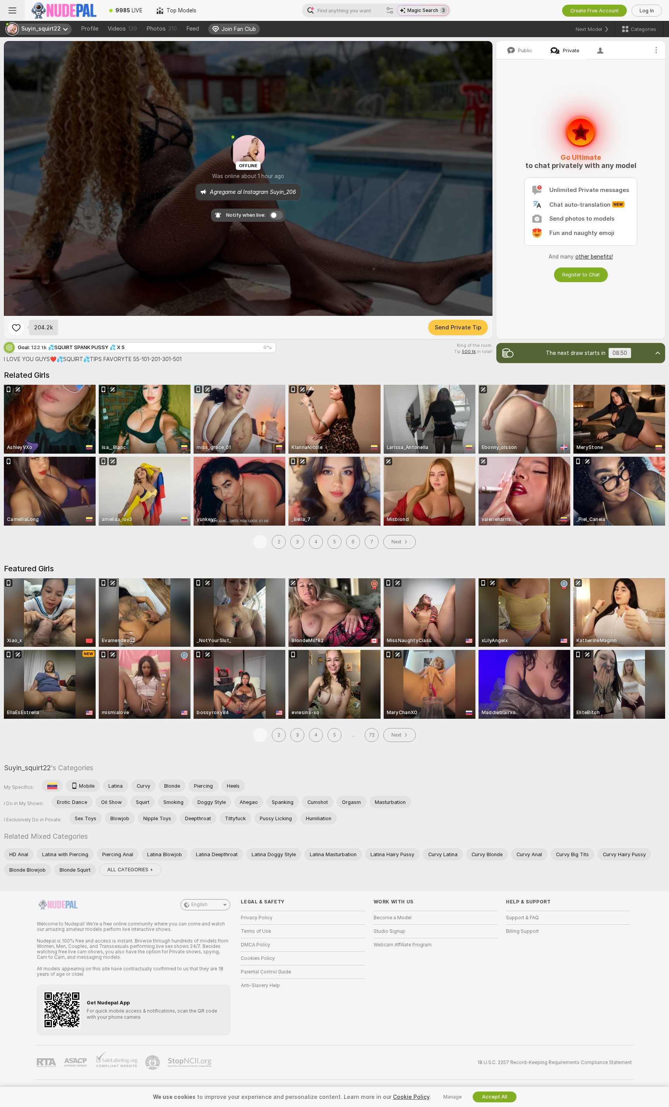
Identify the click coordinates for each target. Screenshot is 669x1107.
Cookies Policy (258, 958)
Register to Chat (581, 275)
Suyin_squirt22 (27, 768)
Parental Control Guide (266, 972)
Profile (89, 28)
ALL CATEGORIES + (130, 869)
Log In (647, 11)
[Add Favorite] (16, 327)
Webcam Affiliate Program (403, 945)
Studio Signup (389, 931)
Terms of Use (256, 931)
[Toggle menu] (12, 10)
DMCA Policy (255, 945)
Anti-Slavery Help (260, 985)
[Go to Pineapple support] (153, 1062)
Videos (122, 28)
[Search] (389, 10)
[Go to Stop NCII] (190, 1062)
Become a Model (393, 917)
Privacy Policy (257, 917)
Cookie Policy (411, 1097)
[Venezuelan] (52, 786)
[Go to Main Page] (63, 10)
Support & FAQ (522, 917)
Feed (192, 28)
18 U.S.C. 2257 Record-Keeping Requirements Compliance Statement (554, 1062)
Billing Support (522, 931)
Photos (161, 28)
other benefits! (594, 257)
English (199, 904)
